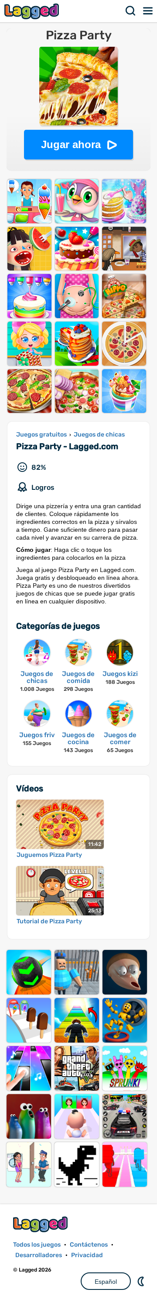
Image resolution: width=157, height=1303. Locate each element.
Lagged (32, 11)
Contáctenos (89, 1244)
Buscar (131, 11)
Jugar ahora (71, 144)
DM (141, 1281)
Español (106, 1281)
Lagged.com (41, 1224)
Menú (148, 11)
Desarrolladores (38, 1255)
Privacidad (87, 1255)
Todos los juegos (37, 1244)
